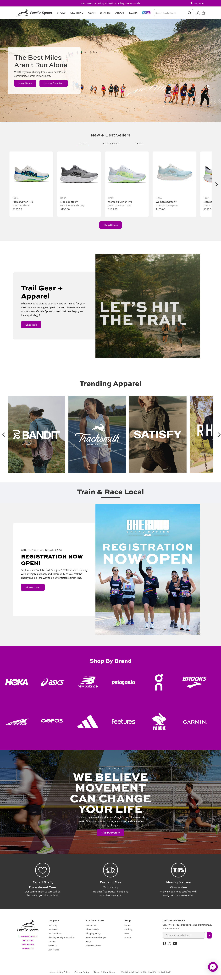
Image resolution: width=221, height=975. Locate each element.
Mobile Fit (52, 945)
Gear (126, 933)
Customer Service (28, 936)
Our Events (53, 929)
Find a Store (28, 944)
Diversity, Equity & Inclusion (61, 937)
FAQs (88, 941)
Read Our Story (110, 832)
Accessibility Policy (60, 971)
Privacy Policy (82, 971)
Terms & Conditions (104, 971)
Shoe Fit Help (92, 929)
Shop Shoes (111, 225)
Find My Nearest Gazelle (128, 3)
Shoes (127, 925)
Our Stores (199, 3)
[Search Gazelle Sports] (189, 12)
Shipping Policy (93, 933)
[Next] (216, 184)
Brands (127, 937)
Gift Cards (28, 940)
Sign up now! (32, 587)
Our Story (52, 925)
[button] (60, 12)
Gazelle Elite (53, 949)
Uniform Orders (93, 945)
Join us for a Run (53, 83)
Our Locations (54, 933)
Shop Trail (31, 324)
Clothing (128, 929)
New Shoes (25, 83)
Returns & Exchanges (96, 937)
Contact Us (27, 948)
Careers (51, 941)
